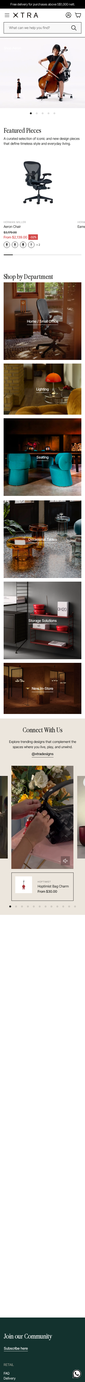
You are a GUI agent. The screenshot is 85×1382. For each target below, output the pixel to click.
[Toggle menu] (7, 15)
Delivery (10, 1378)
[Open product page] (39, 183)
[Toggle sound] (65, 860)
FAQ (7, 1373)
